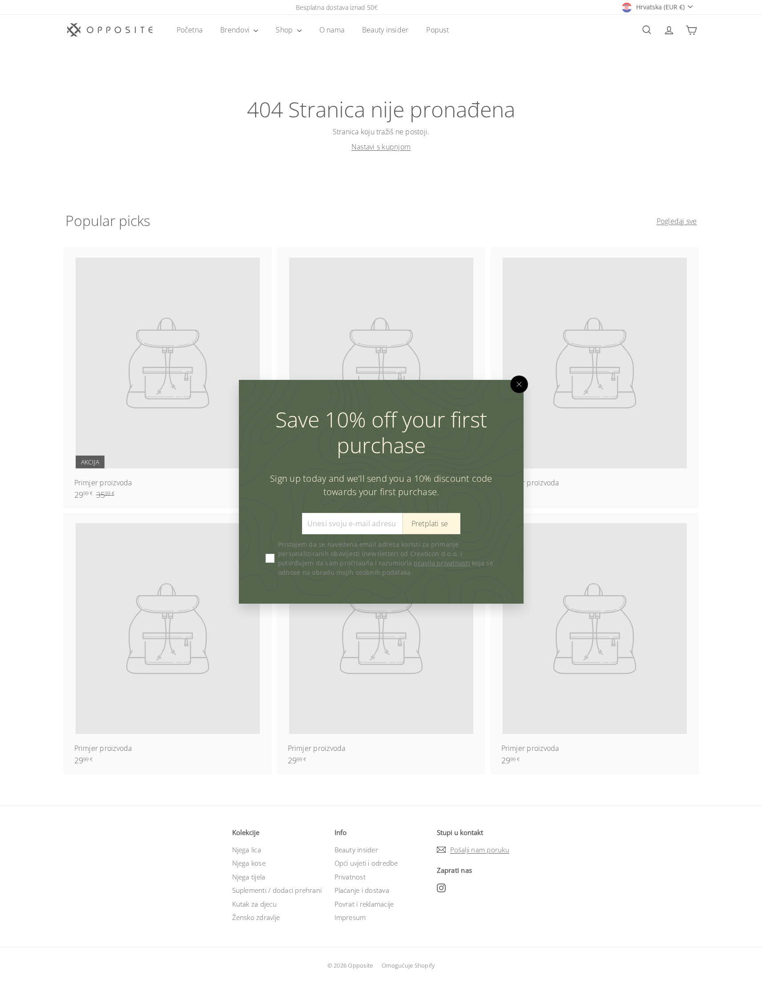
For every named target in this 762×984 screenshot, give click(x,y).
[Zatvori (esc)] (519, 384)
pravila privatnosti (442, 563)
